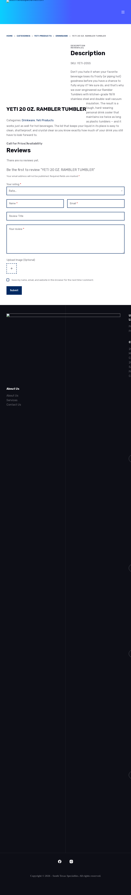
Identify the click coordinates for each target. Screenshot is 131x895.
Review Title (16, 216)
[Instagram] (71, 861)
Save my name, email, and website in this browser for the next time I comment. (53, 280)
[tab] (65, 46)
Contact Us (13, 404)
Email (74, 203)
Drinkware (28, 120)
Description (78, 45)
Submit (14, 290)
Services (11, 400)
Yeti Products (45, 120)
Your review (16, 229)
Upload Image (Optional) (20, 259)
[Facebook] (59, 861)
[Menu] (123, 12)
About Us (12, 395)
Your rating (13, 184)
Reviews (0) (77, 47)
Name (13, 203)
